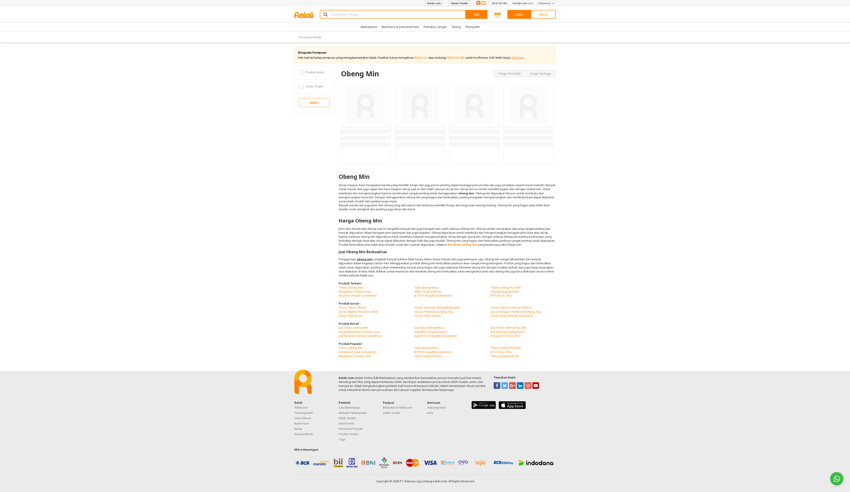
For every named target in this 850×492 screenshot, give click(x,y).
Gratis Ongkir (314, 86)
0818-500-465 (499, 3)
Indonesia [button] (545, 3)
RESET (314, 103)
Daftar (519, 14)
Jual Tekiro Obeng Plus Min (508, 328)
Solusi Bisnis (302, 418)
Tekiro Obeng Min (351, 287)
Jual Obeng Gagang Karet (507, 332)
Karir (430, 413)
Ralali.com (434, 3)
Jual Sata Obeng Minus (429, 328)
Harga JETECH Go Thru (506, 336)
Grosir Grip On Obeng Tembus (511, 307)
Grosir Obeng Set (350, 316)
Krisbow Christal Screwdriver (358, 295)
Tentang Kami (303, 413)
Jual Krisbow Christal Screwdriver (360, 336)
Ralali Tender (459, 3)
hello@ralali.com (522, 3)
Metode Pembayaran (353, 413)
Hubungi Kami (436, 407)
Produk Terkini (348, 434)
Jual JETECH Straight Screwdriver (436, 336)
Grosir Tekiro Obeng (352, 307)
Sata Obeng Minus (427, 287)
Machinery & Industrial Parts (400, 27)
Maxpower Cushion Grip (355, 291)
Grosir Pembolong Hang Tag (434, 312)
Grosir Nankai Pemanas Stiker (358, 312)
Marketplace (369, 27)
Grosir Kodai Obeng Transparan (512, 316)
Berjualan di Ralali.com (397, 407)
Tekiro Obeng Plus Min (506, 287)
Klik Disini (518, 58)
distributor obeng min (462, 245)
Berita (298, 429)
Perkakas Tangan (435, 27)
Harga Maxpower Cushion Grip (359, 332)
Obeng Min (472, 27)
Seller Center (391, 413)
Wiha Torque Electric (428, 291)
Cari (476, 14)
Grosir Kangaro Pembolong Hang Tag (516, 312)
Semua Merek (303, 434)
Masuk (543, 14)
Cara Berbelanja (349, 407)
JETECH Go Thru (501, 295)
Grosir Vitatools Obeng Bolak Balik (437, 307)
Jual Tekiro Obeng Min (353, 328)
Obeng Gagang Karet (505, 291)
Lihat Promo (346, 423)
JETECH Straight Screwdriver (433, 295)
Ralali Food (301, 423)
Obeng (456, 27)
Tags (342, 439)
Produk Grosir (315, 72)
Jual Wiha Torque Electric (431, 332)
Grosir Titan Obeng (427, 316)
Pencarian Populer (351, 429)
